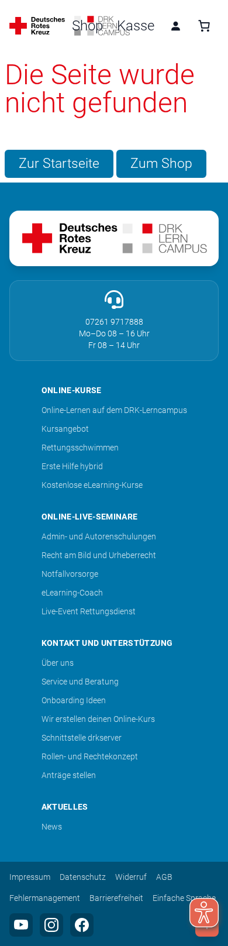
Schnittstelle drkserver (82, 737)
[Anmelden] (175, 26)
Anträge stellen (69, 775)
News (52, 826)
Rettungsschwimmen (80, 447)
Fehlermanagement (44, 898)
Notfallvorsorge (70, 574)
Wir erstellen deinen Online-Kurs (98, 719)
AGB (164, 877)
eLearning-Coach (72, 592)
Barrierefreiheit (116, 898)
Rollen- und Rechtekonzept (90, 756)
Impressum (29, 877)
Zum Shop (161, 163)
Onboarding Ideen (74, 700)
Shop (87, 26)
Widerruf (131, 877)
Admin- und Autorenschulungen (99, 536)
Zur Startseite (59, 163)
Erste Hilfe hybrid (72, 466)
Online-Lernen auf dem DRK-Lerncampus (114, 410)
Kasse (135, 26)
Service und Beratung (80, 681)
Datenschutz (83, 877)
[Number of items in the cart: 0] (204, 25)
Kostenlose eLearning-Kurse (92, 485)
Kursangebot (65, 429)
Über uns (58, 663)
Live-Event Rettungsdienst (89, 611)
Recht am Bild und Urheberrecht (99, 555)
